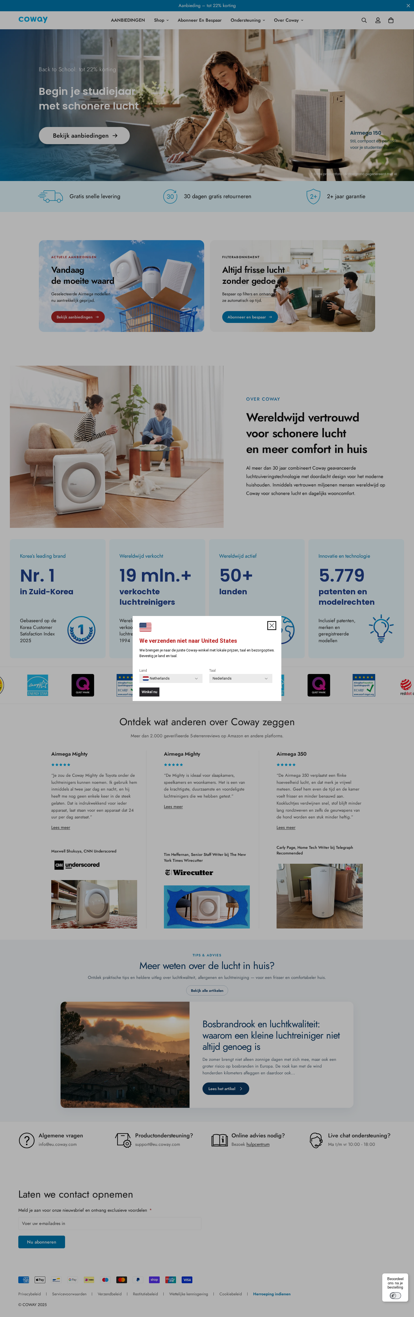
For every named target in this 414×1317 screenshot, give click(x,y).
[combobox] (156, 678)
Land (143, 671)
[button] (272, 625)
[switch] (395, 1295)
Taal (212, 671)
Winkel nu (149, 692)
